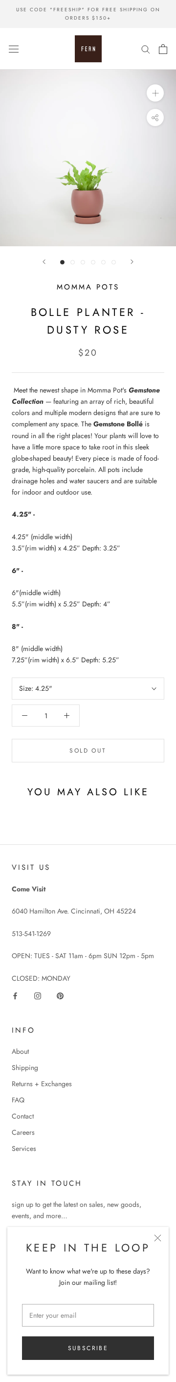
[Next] (132, 262)
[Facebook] (15, 995)
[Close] (157, 1238)
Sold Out (87, 750)
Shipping (25, 1067)
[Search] (145, 49)
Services (24, 1148)
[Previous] (44, 262)
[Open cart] (163, 49)
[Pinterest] (60, 995)
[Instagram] (37, 995)
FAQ (18, 1100)
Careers (23, 1132)
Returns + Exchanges (42, 1084)
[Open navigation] (14, 49)
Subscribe (88, 1348)
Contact (23, 1116)
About (20, 1051)
